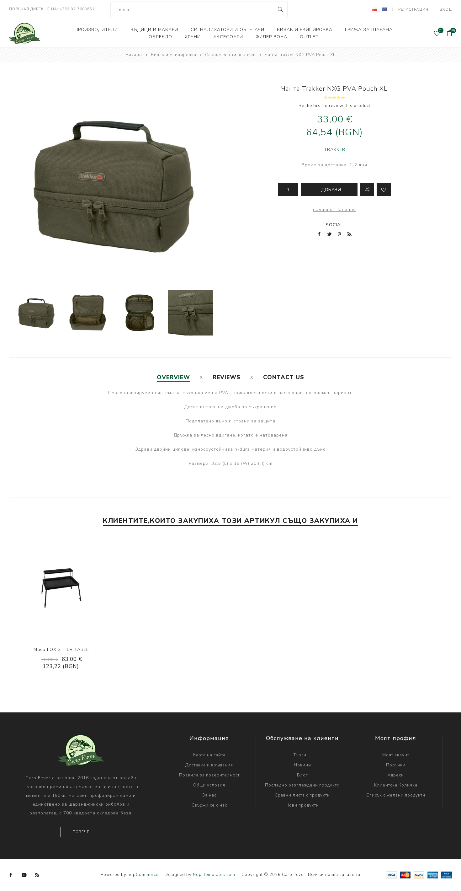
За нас (209, 795)
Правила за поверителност (209, 775)
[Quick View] (42, 588)
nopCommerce (143, 875)
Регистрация (413, 9)
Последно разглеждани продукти (302, 785)
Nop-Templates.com (214, 875)
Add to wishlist (384, 189)
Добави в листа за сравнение (367, 189)
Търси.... (302, 755)
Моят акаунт (395, 755)
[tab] (173, 377)
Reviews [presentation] (227, 377)
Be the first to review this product (334, 106)
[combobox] (198, 9)
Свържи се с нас (209, 805)
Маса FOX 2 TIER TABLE (61, 649)
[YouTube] (24, 875)
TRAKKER (334, 150)
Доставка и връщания (209, 765)
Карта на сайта (209, 755)
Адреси (396, 775)
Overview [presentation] (173, 377)
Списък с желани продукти (395, 795)
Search (280, 9)
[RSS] (37, 875)
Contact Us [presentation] (283, 377)
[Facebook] (11, 875)
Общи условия (209, 785)
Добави (80, 588)
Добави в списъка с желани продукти (67, 588)
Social (334, 225)
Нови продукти (302, 805)
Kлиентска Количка (395, 785)
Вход (446, 9)
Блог (302, 775)
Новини (302, 765)
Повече (80, 832)
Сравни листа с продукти (302, 795)
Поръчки (395, 765)
